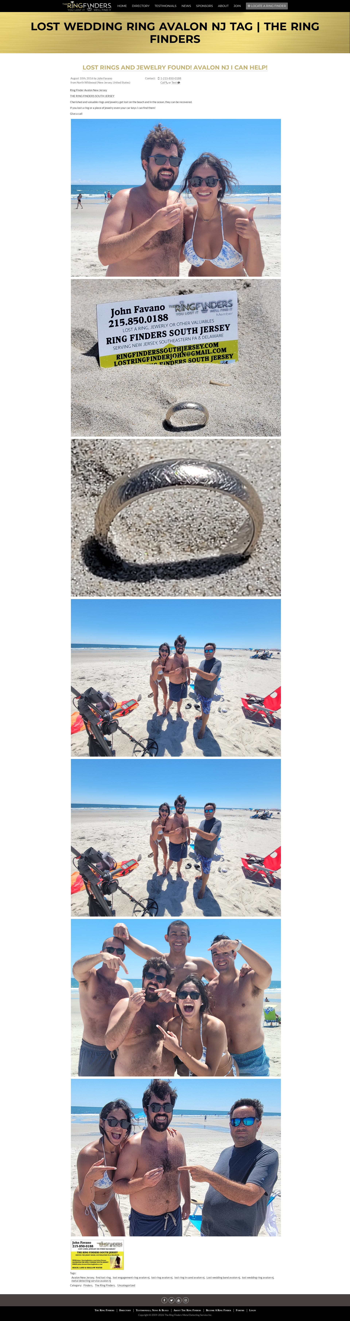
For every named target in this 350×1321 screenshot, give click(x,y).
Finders (87, 1285)
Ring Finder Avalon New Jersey (88, 90)
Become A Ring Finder (218, 1310)
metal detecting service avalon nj (91, 1280)
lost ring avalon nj (161, 1277)
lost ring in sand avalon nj (189, 1277)
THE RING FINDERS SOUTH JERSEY (92, 96)
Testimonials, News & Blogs (152, 1310)
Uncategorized (126, 1285)
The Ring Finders (105, 1285)
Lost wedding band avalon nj (223, 1277)
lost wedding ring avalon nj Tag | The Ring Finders (175, 33)
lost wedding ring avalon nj (258, 1277)
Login (252, 1310)
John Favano (104, 78)
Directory (125, 1310)
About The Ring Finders (187, 1310)
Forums (240, 1310)
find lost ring (103, 1277)
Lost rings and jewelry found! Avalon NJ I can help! (175, 67)
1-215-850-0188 (170, 78)
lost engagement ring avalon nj (131, 1277)
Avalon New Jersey (82, 1277)
